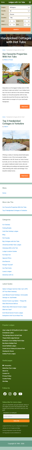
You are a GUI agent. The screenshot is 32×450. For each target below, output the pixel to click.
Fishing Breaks (6, 228)
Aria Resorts (6, 261)
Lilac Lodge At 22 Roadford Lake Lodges (15, 330)
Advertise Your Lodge (9, 368)
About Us (5, 371)
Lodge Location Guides (9, 251)
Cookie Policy (6, 378)
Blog (3, 234)
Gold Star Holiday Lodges (10, 231)
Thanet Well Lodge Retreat (10, 338)
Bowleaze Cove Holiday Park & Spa (13, 340)
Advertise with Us (7, 275)
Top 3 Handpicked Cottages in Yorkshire (13, 122)
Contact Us (5, 373)
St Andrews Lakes (8, 333)
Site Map (5, 381)
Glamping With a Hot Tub (10, 248)
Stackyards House (8, 351)
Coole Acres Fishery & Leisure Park (13, 348)
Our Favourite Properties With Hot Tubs (14, 55)
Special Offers (6, 258)
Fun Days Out (6, 255)
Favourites (7, 365)
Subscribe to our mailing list (9, 412)
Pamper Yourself (7, 265)
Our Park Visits (7, 268)
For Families (6, 224)
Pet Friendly (6, 238)
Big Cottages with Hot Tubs (10, 241)
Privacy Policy (6, 376)
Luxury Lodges (6, 271)
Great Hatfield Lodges (9, 346)
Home (3, 50)
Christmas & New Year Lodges (11, 245)
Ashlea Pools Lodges (9, 354)
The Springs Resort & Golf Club (12, 335)
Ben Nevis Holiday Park (9, 343)
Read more (25, 106)
